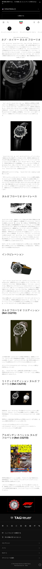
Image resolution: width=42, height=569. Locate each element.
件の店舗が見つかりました (13, 537)
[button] (34, 22)
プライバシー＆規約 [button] (8, 558)
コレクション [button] (6, 543)
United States (9, 9)
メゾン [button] (4, 548)
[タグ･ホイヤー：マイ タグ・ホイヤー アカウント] (21, 517)
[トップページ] (21, 22)
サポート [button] (4, 553)
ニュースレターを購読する (13, 533)
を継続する (28, 15)
